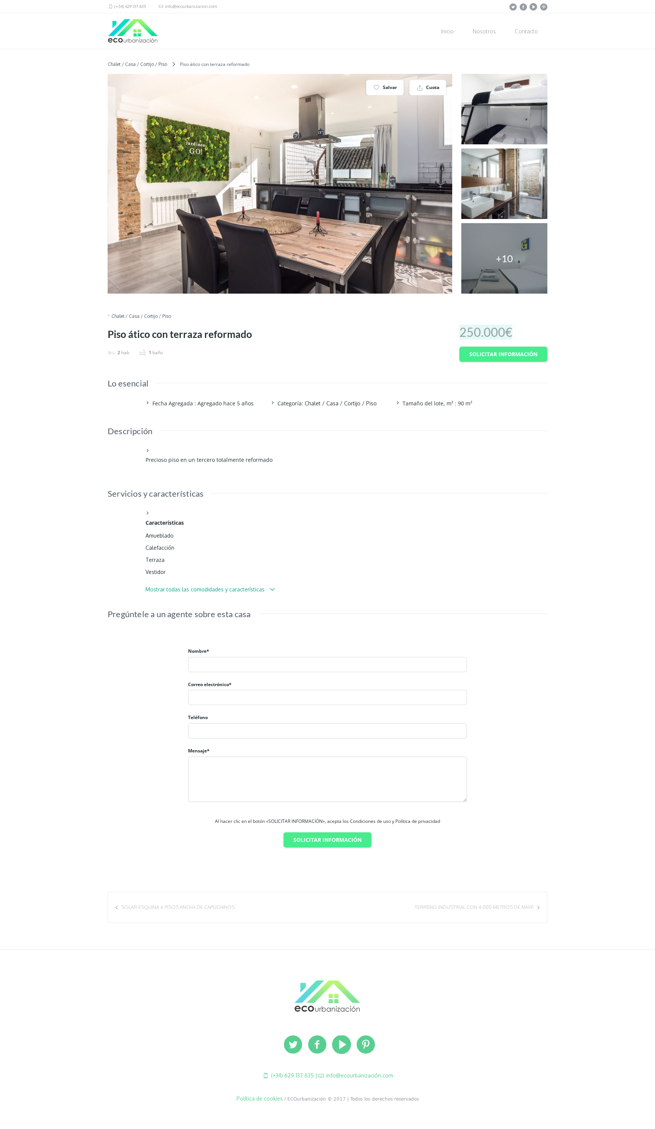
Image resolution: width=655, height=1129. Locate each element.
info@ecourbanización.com (359, 1075)
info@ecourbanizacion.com (190, 6)
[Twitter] (513, 7)
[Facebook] (523, 7)
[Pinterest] (543, 7)
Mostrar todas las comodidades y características (206, 589)
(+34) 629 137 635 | (293, 1075)
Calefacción (160, 547)
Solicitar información (503, 354)
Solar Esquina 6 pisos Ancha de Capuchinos (178, 907)
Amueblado (160, 535)
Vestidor (156, 572)
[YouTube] (533, 7)
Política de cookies (260, 1098)
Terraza (155, 560)
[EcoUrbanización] (327, 996)
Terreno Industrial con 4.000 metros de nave (474, 907)
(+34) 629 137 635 (129, 6)
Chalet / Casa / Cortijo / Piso (137, 64)
